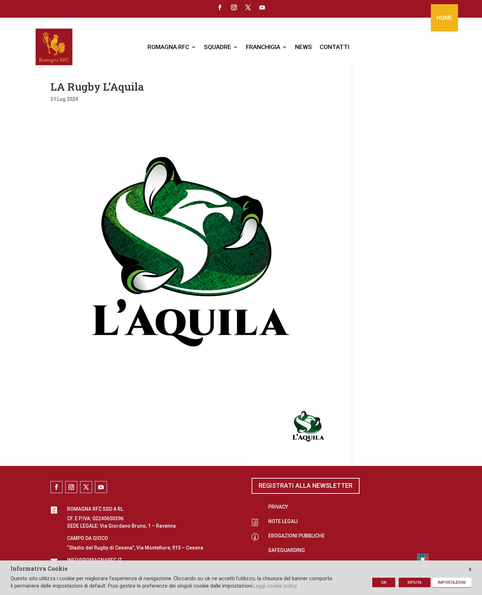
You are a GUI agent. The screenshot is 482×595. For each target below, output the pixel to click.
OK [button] (383, 582)
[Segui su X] (248, 7)
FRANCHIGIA (263, 46)
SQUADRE (217, 46)
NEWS (303, 46)
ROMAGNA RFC (168, 46)
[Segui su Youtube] (262, 7)
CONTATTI (334, 46)
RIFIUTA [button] (415, 582)
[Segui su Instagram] (234, 7)
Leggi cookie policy (275, 586)
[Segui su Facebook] (219, 7)
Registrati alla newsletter (306, 485)
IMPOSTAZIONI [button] (452, 582)
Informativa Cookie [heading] (39, 569)
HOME (444, 17)
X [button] (470, 569)
